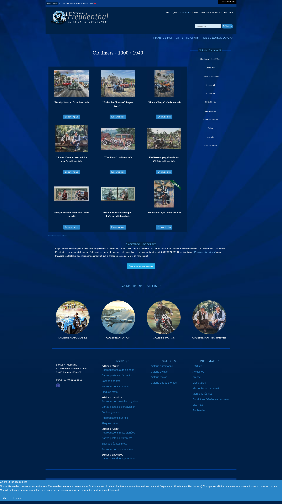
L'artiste (69, 3)
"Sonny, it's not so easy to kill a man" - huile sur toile (71, 159)
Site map (198, 404)
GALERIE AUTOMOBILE (72, 337)
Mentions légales (202, 393)
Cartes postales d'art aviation (118, 406)
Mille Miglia (210, 102)
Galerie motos (159, 377)
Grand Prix (210, 68)
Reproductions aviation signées (119, 401)
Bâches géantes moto (114, 443)
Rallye (210, 128)
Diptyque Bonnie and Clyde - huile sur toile (71, 214)
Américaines (210, 111)
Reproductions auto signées (117, 369)
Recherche (199, 410)
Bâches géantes (110, 380)
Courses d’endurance (210, 76)
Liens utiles (199, 382)
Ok (4, 498)
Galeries (185, 12)
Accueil (62, 3)
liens (91, 3)
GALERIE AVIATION (118, 337)
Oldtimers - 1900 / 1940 (210, 59)
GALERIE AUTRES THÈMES (209, 337)
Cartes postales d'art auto (116, 375)
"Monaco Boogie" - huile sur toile (164, 102)
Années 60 (210, 94)
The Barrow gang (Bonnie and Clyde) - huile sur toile (164, 159)
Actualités (77, 3)
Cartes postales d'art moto (116, 438)
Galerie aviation (160, 371)
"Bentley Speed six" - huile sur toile (71, 102)
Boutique (171, 12)
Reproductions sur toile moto (118, 449)
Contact (228, 12)
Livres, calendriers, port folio (118, 458)
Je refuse (17, 498)
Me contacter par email (206, 388)
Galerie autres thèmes (164, 382)
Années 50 (210, 85)
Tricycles (210, 137)
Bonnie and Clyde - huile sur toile (164, 212)
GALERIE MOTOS (164, 337)
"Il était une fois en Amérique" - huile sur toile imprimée (118, 214)
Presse (85, 3)
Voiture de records (210, 120)
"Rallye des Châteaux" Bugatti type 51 (117, 104)
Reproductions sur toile (115, 386)
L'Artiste (197, 366)
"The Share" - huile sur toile (118, 157)
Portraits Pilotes (210, 146)
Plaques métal (109, 391)
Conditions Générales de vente (211, 399)
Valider (228, 26)
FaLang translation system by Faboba (57, 235)
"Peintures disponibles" (204, 252)
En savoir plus (71, 117)
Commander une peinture (141, 266)
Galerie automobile (162, 366)
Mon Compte (52, 3)
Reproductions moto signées (118, 432)
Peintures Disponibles (207, 12)
